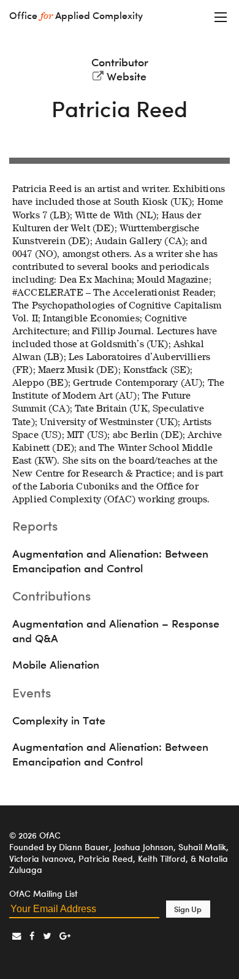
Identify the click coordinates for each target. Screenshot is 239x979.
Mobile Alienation (55, 664)
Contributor (119, 62)
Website (126, 76)
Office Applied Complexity (76, 15)
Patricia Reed (119, 109)
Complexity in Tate (58, 720)
